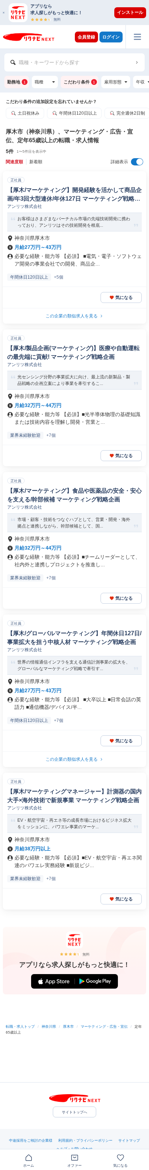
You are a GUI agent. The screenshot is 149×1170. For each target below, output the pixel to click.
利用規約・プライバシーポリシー (85, 1140)
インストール (130, 12)
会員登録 (86, 37)
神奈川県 (49, 1027)
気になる (124, 297)
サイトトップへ (74, 1112)
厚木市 (68, 1027)
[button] (78, 12)
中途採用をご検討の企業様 (30, 1140)
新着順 (35, 161)
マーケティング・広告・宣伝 (104, 1027)
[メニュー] (137, 37)
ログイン (111, 37)
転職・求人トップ (20, 1027)
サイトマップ (129, 1140)
